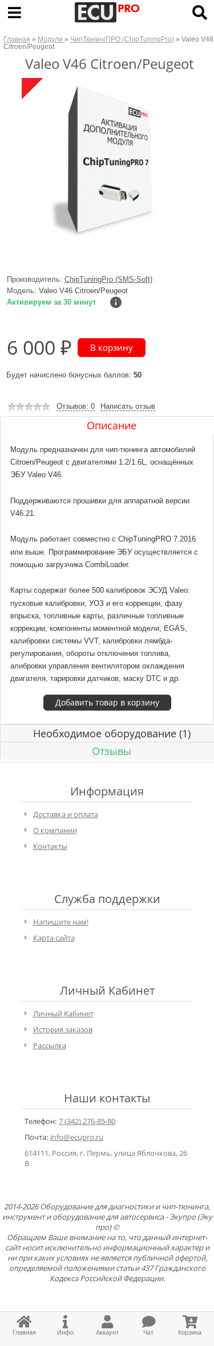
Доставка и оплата (65, 814)
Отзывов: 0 (75, 406)
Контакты (50, 846)
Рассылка (49, 1045)
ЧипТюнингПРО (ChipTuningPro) (122, 39)
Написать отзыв (127, 406)
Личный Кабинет (63, 1013)
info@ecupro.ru (76, 1137)
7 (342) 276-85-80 (87, 1121)
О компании (55, 830)
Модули (51, 39)
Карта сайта (54, 938)
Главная (16, 39)
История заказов (62, 1029)
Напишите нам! (60, 922)
